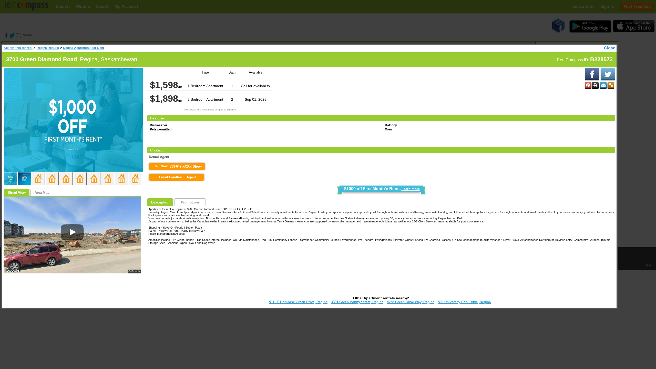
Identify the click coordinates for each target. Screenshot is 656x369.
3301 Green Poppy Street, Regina (357, 302)
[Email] (603, 85)
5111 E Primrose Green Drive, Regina (298, 302)
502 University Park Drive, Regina (464, 302)
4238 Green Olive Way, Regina (410, 302)
